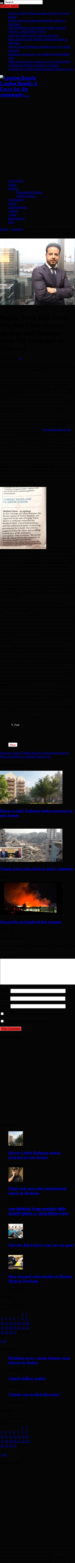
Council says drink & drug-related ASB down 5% (41, 69)
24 (2, 1332)
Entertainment (17, 207)
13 (14, 1323)
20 (14, 1327)
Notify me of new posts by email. (27, 1021)
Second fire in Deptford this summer (31, 922)
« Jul (3, 1341)
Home (12, 185)
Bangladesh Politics (29, 192)
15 (23, 1323)
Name (4, 990)
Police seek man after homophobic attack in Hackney (37, 1190)
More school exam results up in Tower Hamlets (39, 61)
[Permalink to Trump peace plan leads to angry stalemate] (31, 860)
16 (27, 1323)
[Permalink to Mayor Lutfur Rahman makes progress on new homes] (31, 802)
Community (16, 199)
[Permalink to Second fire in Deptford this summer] (31, 914)
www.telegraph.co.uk (56, 429)
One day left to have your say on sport (33, 35)
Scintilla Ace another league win (25, 756)
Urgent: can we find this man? (34, 1394)
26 (10, 1332)
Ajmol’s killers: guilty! (27, 1378)
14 (19, 1323)
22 (23, 1327)
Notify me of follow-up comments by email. (34, 1014)
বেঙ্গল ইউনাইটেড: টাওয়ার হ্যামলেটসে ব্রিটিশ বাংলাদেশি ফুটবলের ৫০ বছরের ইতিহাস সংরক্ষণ (37, 30)
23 (27, 1327)
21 (19, 1327)
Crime (12, 214)
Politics (13, 188)
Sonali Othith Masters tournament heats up (34, 753)
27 (14, 1332)
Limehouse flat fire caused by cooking (33, 65)
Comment (7, 956)
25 (6, 1332)
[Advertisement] (37, 139)
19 (10, 1327)
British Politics (26, 196)
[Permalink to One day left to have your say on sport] (15, 1237)
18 (6, 1327)
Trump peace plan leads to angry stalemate (36, 869)
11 (6, 1323)
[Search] (1, 3)
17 (2, 1327)
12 (10, 1323)
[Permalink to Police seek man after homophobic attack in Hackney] (15, 1180)
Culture (13, 211)
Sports (12, 203)
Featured (17, 229)
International (16, 218)
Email (4, 998)
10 (2, 1323)
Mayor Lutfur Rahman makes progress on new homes (34, 1155)
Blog (11, 222)
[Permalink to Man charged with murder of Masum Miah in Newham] (15, 1268)
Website (5, 1006)
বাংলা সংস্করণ (15, 181)
